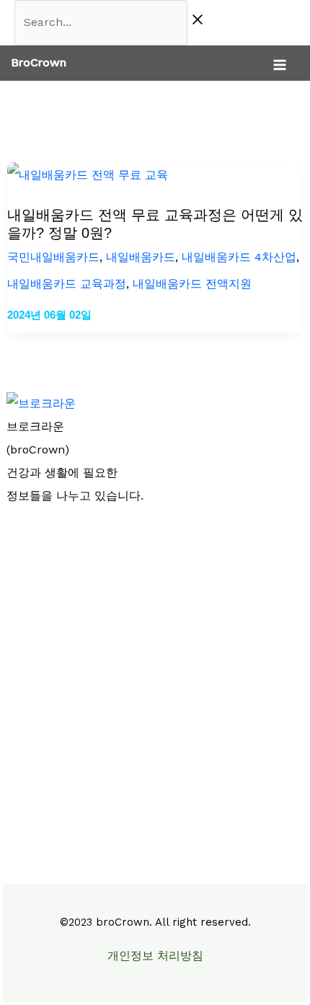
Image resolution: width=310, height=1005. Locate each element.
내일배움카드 (140, 257)
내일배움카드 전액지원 (192, 284)
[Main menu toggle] (280, 65)
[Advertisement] (155, 680)
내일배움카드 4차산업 (239, 257)
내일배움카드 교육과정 (66, 284)
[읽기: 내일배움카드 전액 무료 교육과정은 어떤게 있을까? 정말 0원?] (87, 175)
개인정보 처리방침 (155, 955)
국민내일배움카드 (53, 257)
